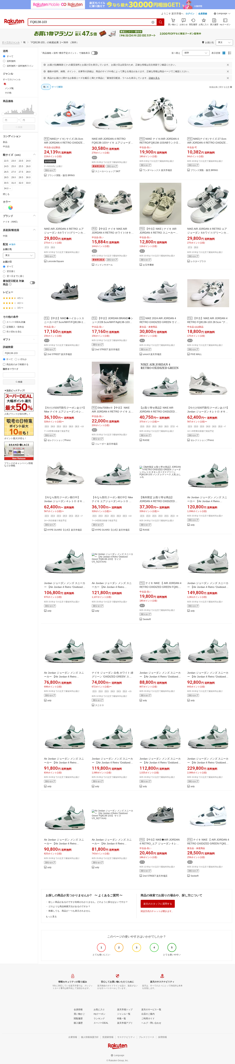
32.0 (21, 183)
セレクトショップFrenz (59, 440)
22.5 (6, 161)
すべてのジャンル (11, 42)
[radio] (4, 56)
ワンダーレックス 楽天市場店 (157, 170)
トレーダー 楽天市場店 (106, 444)
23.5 (21, 161)
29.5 (21, 177)
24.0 (28, 161)
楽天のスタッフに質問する (157, 903)
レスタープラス (198, 261)
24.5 (6, 166)
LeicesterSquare (55, 261)
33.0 (28, 183)
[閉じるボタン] (228, 65)
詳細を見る (154, 78)
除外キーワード (10, 369)
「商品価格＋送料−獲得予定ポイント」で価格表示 (65, 53)
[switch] (32, 282)
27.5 (21, 172)
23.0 (13, 161)
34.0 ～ (7, 188)
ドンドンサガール (104, 265)
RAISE (146, 440)
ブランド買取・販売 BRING (61, 175)
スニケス (99, 705)
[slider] (3, 114)
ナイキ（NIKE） (11, 221)
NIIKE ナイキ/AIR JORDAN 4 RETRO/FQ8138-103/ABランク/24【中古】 (160, 142)
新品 (5, 142)
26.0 (28, 166)
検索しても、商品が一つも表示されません (69, 911)
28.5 (6, 177)
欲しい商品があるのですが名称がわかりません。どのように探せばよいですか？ (88, 902)
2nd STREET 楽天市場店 (59, 354)
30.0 (28, 177)
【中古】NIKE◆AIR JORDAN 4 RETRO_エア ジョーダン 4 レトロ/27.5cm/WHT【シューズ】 (160, 843)
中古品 (6, 146)
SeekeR (147, 619)
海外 (13, 244)
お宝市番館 (148, 265)
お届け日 (7, 262)
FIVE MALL (196, 354)
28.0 (28, 172)
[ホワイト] (5, 207)
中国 (5, 236)
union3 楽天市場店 (152, 354)
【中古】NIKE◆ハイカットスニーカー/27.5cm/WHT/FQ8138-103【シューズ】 (65, 322)
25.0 (13, 166)
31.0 (13, 183)
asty (193, 525)
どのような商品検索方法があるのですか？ (69, 906)
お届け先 (7, 249)
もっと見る (51, 916)
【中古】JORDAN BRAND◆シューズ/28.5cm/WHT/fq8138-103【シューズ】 (112, 322)
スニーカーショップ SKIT (107, 171)
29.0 (13, 177)
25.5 (21, 166)
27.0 (13, 172)
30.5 (6, 183)
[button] (222, 14)
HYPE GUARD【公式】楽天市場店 (64, 530)
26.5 (6, 172)
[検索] (160, 22)
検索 (20, 127)
